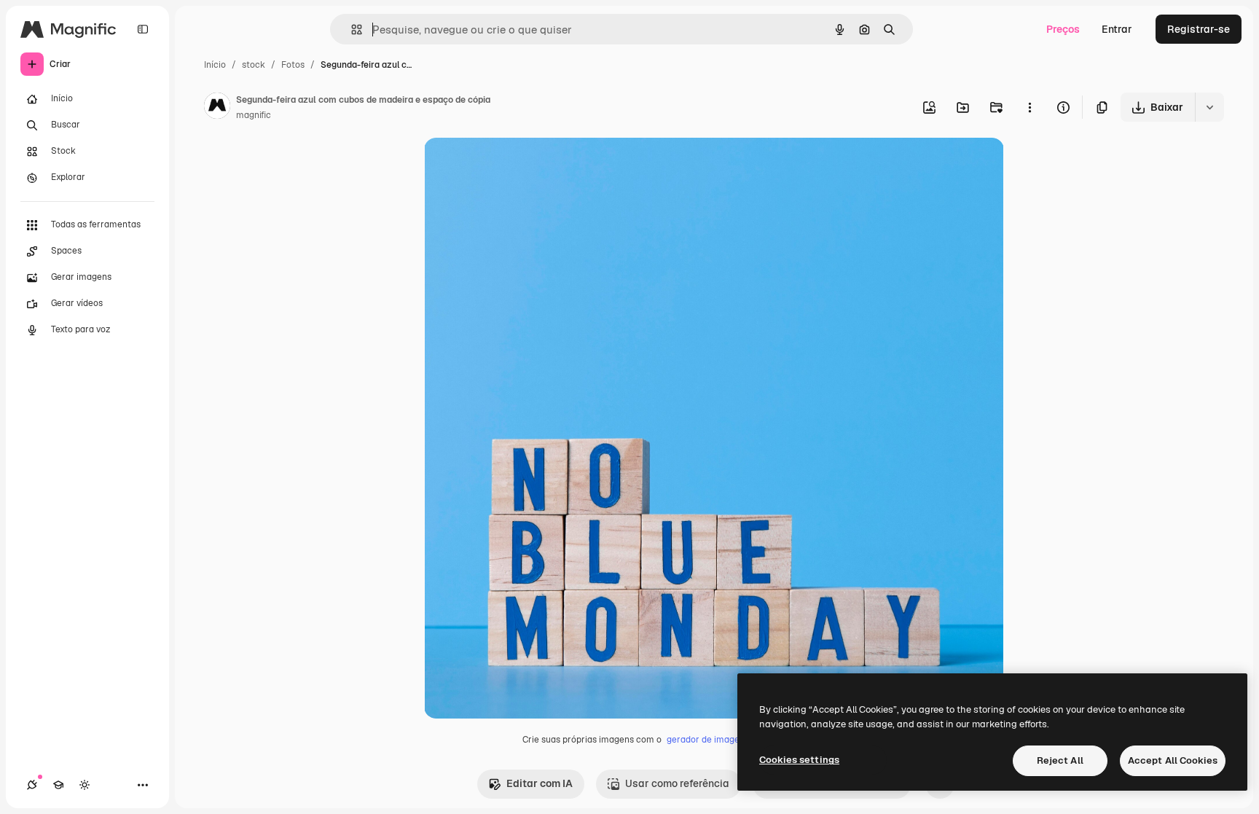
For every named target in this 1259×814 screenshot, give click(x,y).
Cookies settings (799, 760)
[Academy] (58, 785)
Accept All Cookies (1172, 760)
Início (215, 65)
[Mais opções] (1029, 107)
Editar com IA (539, 783)
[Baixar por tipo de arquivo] (1209, 107)
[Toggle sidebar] (142, 29)
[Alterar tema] (84, 785)
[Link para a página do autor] (217, 108)
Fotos (293, 65)
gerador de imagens (708, 739)
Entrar (1117, 29)
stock (253, 65)
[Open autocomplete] (351, 29)
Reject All (1060, 760)
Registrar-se (1198, 29)
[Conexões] (32, 785)
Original (517, 166)
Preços (1063, 29)
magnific (253, 115)
